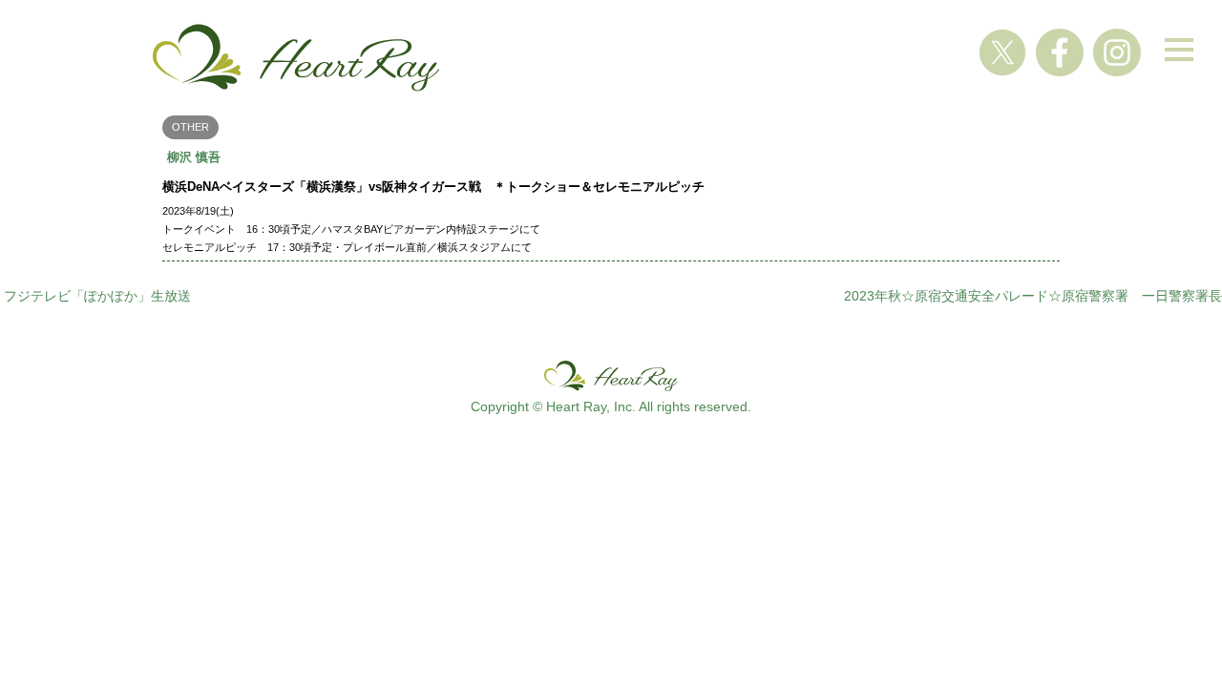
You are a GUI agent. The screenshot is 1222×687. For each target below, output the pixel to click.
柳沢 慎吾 (194, 157)
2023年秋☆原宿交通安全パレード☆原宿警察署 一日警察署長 (1033, 295)
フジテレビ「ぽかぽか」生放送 (97, 295)
